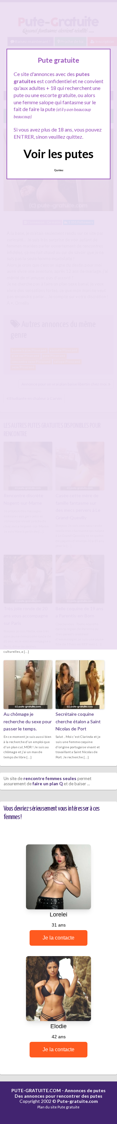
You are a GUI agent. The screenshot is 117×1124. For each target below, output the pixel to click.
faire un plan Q (47, 783)
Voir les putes (58, 153)
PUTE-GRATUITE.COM (36, 1090)
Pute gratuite (69, 1107)
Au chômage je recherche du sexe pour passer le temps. (28, 721)
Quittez (58, 170)
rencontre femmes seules (49, 778)
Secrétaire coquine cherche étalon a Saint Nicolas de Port (78, 721)
